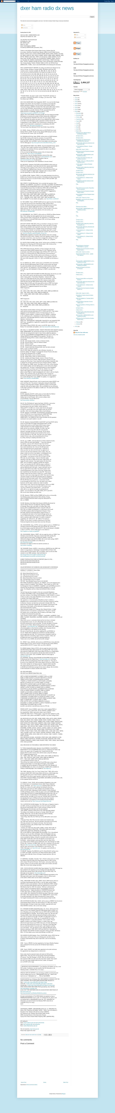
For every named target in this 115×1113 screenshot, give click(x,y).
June (77, 125)
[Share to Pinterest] (51, 1035)
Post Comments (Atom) (32, 1084)
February (78, 322)
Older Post (65, 1082)
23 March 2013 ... (80, 170)
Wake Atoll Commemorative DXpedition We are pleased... (85, 188)
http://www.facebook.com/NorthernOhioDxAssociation (33, 993)
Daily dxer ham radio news (81, 332)
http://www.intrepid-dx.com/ (27, 159)
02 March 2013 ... (80, 308)
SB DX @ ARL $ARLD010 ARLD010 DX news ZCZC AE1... (85, 282)
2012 (76, 326)
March (77, 131)
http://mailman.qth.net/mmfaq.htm (31, 1024)
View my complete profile (79, 334)
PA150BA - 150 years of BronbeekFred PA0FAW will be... (85, 161)
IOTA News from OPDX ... (81, 206)
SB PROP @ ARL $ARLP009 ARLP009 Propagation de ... (85, 312)
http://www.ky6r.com (25, 849)
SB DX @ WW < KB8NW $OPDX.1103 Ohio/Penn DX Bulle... (84, 265)
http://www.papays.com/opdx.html (28, 988)
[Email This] (44, 1035)
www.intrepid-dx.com (47, 156)
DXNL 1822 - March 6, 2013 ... (83, 293)
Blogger (63, 1093)
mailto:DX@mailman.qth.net (30, 1025)
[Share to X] (48, 1035)
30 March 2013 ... (80, 135)
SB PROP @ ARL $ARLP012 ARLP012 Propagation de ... (85, 168)
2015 (76, 107)
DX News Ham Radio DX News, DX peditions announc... (84, 158)
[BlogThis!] (46, 1035)
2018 (76, 101)
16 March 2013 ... (80, 219)
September (78, 119)
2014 (76, 109)
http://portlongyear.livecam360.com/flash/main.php (32, 556)
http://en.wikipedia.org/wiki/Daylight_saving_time (35, 233)
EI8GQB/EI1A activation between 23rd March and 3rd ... (84, 181)
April (77, 129)
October (78, 117)
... (76, 186)
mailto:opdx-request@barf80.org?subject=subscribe (39, 983)
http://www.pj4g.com (45, 659)
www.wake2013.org (32, 626)
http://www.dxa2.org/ (31, 844)
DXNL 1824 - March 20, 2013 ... (83, 197)
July (77, 123)
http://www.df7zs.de (25, 656)
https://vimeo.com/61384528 (34, 153)
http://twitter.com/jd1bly (26, 545)
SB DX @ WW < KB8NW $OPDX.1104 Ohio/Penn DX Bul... (84, 209)
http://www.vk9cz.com (40, 873)
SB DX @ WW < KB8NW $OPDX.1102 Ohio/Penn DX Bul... (84, 316)
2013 (76, 111)
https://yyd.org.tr (38, 785)
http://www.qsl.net (34, 1029)
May (77, 127)
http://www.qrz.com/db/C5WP (27, 211)
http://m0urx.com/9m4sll (52, 198)
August (78, 121)
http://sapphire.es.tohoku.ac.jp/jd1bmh (29, 531)
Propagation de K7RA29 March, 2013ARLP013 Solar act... (83, 140)
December (78, 113)
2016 (76, 105)
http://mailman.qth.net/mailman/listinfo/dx (34, 1022)
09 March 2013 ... (80, 272)
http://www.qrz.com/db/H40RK (31, 378)
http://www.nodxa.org (25, 991)
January (78, 324)
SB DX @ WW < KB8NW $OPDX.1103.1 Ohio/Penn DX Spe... (85, 262)
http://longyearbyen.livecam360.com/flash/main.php (33, 554)
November (78, 115)
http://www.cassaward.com (36, 125)
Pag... (77, 184)
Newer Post (23, 1082)
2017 (76, 103)
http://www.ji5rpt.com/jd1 (26, 542)
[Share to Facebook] (49, 1035)
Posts (23, 25)
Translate (85, 91)
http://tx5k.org (36, 848)
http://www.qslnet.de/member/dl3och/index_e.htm (44, 142)
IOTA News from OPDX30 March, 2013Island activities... (83, 133)
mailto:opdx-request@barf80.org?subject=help (35, 982)
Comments (25, 27)
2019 (76, 99)
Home (44, 1082)
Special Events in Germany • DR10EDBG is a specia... (82, 246)
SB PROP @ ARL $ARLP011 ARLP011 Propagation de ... (85, 224)
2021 (76, 97)
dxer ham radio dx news (47, 8)
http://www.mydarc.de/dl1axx (27, 400)
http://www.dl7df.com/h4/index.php (50, 326)
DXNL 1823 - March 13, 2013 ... (83, 252)
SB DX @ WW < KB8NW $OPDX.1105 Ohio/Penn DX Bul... (84, 155)
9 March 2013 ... (79, 274)
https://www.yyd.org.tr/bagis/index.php (42, 801)
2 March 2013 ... (79, 310)
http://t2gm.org (47, 768)
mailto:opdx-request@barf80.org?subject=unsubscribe (41, 985)
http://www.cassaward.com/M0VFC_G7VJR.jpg (32, 113)
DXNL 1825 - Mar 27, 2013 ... (82, 149)
